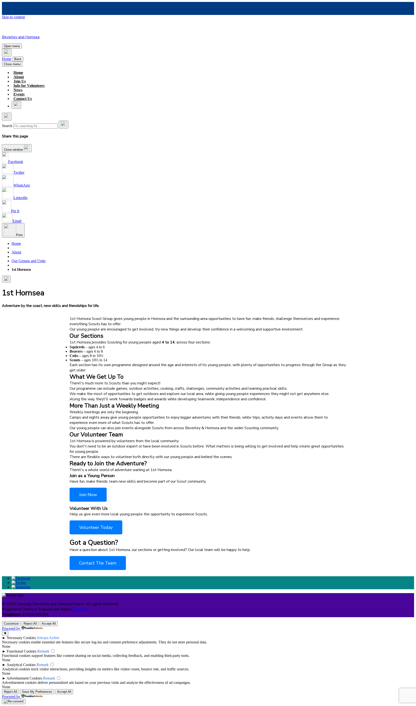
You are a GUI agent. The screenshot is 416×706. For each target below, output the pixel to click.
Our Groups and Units (29, 261)
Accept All (49, 623)
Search (7, 126)
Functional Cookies (21, 651)
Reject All (30, 623)
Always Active (48, 638)
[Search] (63, 125)
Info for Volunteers (29, 86)
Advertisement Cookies (24, 678)
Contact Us (22, 99)
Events (19, 94)
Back (17, 59)
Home (6, 59)
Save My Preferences (37, 691)
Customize (11, 623)
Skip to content (13, 17)
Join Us (19, 81)
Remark (43, 651)
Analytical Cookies (21, 665)
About (18, 77)
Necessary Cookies (21, 638)
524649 (80, 609)
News (17, 90)
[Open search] (7, 53)
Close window (14, 149)
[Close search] (7, 117)
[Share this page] (6, 279)
